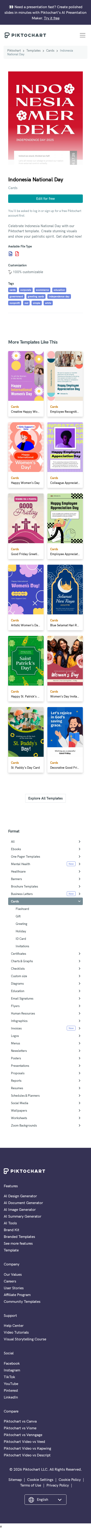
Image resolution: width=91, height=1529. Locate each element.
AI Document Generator (23, 1202)
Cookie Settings (40, 1479)
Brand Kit (11, 1229)
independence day (59, 296)
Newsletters (19, 1051)
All (13, 841)
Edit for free (45, 198)
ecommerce (42, 290)
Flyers (15, 1006)
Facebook (12, 1363)
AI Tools (10, 1223)
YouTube (11, 1383)
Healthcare (18, 871)
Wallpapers (19, 1110)
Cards (50, 50)
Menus (15, 1043)
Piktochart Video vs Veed (24, 1441)
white (48, 303)
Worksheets (19, 1118)
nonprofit (15, 303)
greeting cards (36, 296)
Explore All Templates (45, 798)
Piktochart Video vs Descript (27, 1455)
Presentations (20, 1065)
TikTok (9, 1376)
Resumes (17, 1088)
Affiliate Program (17, 1294)
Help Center (14, 1325)
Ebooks (16, 849)
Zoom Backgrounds (24, 1125)
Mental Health (20, 864)
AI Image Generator (20, 1209)
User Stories (14, 1288)
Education (17, 991)
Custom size (19, 976)
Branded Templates (19, 1236)
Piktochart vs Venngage (23, 1434)
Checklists (18, 968)
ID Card (21, 939)
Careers (10, 1281)
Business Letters (22, 894)
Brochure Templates (24, 886)
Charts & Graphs (22, 961)
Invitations (22, 946)
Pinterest (11, 1390)
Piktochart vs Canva (20, 1421)
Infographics (19, 1021)
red (26, 303)
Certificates (18, 953)
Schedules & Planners (25, 1095)
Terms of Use (30, 1485)
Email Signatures (22, 998)
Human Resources (23, 1013)
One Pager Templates (25, 856)
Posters (16, 1058)
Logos (15, 1036)
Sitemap (15, 1479)
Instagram (12, 1370)
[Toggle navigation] (82, 35)
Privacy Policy (57, 1485)
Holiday (21, 931)
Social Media (19, 1103)
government (16, 296)
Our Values (13, 1274)
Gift (18, 916)
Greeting (21, 924)
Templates (33, 50)
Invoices (16, 1028)
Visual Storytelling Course (25, 1339)
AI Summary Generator (22, 1216)
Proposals (17, 1073)
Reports (16, 1080)
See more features (18, 1243)
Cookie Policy (70, 1479)
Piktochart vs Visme (20, 1428)
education (59, 290)
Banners (16, 879)
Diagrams (17, 983)
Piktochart (14, 50)
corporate (25, 290)
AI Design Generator (20, 1196)
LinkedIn (11, 1397)
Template (11, 1250)
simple (36, 303)
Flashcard (22, 909)
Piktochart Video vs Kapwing (27, 1448)
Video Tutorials (16, 1332)
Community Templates (22, 1301)
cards (13, 290)
